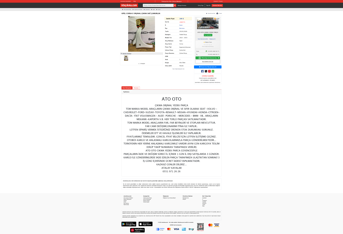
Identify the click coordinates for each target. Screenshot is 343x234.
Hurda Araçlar (146, 201)
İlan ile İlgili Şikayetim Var (178, 68)
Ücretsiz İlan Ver (217, 5)
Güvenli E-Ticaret (218, 1)
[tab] (171, 92)
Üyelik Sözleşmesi (127, 199)
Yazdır (220, 13)
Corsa (159, 9)
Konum (136, 88)
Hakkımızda (126, 204)
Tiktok (203, 204)
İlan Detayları (127, 88)
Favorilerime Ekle (211, 13)
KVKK (125, 201)
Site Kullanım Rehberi (128, 197)
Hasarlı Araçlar (146, 200)
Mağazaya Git (212, 38)
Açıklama (126, 92)
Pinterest (204, 203)
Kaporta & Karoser (138, 9)
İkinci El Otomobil (147, 199)
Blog (135, 1)
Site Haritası (126, 203)
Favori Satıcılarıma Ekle (203, 38)
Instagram (204, 200)
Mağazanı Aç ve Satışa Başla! (169, 197)
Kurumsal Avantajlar (125, 1)
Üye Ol (208, 5)
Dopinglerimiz (186, 197)
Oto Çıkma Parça (127, 9)
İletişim (184, 199)
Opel (154, 9)
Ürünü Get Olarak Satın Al (208, 67)
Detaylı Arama (182, 5)
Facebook (204, 197)
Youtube (204, 201)
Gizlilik (125, 200)
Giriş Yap (200, 5)
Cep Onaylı (209, 35)
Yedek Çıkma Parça (147, 197)
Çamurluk (147, 9)
